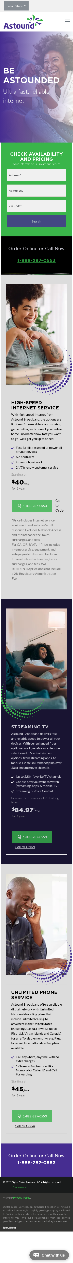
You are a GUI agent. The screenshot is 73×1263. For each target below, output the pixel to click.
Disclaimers (19, 1187)
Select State (15, 6)
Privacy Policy (21, 1198)
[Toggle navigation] (67, 22)
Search (36, 221)
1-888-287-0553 (36, 260)
